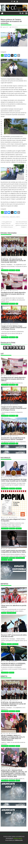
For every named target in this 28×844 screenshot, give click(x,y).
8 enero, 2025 (5, 517)
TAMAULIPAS (12, 217)
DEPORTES (4, 612)
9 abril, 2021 (5, 548)
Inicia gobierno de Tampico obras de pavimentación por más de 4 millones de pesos (7, 224)
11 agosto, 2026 (5, 324)
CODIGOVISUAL (14, 27)
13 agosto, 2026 (5, 257)
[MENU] (26, 13)
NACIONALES (12, 488)
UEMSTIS (18, 270)
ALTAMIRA (4, 644)
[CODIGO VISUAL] (14, 10)
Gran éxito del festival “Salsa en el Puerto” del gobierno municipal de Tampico (21, 224)
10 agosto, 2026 (5, 435)
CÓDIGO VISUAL (5, 217)
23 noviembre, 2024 (6, 633)
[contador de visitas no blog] (14, 349)
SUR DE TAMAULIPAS (20, 557)
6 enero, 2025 (5, 603)
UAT (17, 303)
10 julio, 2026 (5, 733)
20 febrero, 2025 (6, 477)
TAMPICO (18, 217)
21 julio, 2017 (5, 661)
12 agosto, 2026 (5, 290)
